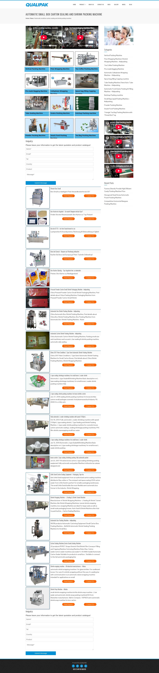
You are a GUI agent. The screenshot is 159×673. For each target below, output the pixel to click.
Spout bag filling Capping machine (116, 79)
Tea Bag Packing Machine (85, 135)
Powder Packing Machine (35, 135)
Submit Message (41, 183)
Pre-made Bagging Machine (36, 91)
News (32, 18)
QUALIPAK (83, 663)
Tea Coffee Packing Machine (86, 69)
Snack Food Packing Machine (114, 109)
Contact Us (100, 4)
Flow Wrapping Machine (60, 69)
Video (108, 4)
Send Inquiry (68, 196)
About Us (91, 4)
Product (82, 4)
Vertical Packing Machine (35, 69)
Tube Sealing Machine (34, 113)
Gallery (116, 4)
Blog (130, 4)
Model (124, 4)
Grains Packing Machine (60, 113)
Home (74, 4)
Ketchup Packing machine (85, 113)
